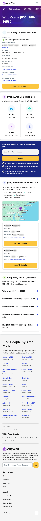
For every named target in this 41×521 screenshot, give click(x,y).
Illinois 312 (25, 378)
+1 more (5, 47)
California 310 (7, 357)
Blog (3, 476)
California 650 (26, 390)
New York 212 (26, 357)
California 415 (26, 369)
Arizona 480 (6, 403)
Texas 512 (6, 397)
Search (20, 158)
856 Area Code (14, 9)
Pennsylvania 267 (28, 403)
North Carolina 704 (9, 415)
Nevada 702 (25, 363)
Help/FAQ (5, 479)
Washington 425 (8, 390)
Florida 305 (6, 363)
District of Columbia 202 (9, 371)
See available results (9, 69)
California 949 (7, 384)
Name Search (6, 496)
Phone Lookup (7, 503)
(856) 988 (27, 9)
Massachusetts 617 (28, 397)
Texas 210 (6, 409)
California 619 (26, 409)
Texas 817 (25, 415)
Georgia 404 (7, 378)
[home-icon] (3, 9)
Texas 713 (25, 384)
